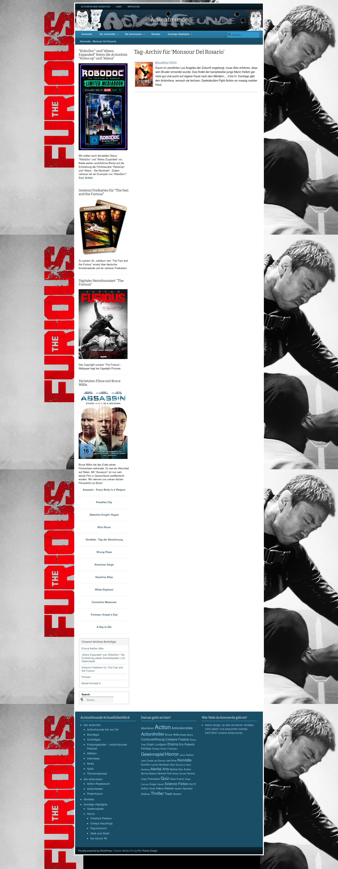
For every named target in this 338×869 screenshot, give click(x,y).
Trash (168, 793)
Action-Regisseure (98, 784)
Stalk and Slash (100, 833)
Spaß (90, 768)
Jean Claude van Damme (153, 760)
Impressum (133, 6)
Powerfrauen (95, 793)
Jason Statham (187, 754)
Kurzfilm (145, 764)
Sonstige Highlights (179, 34)
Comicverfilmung (153, 739)
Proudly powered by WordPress (95, 850)
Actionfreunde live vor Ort (103, 729)
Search (86, 694)
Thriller (157, 793)
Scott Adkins (156, 788)
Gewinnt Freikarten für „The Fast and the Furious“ (102, 668)
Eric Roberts (186, 744)
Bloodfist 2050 (166, 63)
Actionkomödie (182, 727)
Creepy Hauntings (101, 823)
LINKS (119, 6)
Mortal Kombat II (91, 683)
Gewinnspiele (95, 809)
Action (163, 727)
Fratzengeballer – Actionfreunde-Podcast (107, 746)
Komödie (184, 759)
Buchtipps (93, 734)
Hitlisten (92, 753)
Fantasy (146, 748)
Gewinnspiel (152, 754)
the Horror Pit (98, 838)
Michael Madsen (149, 773)
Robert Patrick (177, 778)
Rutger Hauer (156, 784)
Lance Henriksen (160, 764)
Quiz (165, 778)
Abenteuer (147, 728)
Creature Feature (101, 818)
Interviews (93, 758)
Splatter (178, 788)
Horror (91, 814)
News (90, 763)
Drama (172, 744)
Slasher (169, 788)
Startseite (86, 34)
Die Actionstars (133, 34)
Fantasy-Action (159, 748)
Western (177, 793)
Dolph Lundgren (157, 744)
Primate (86, 677)
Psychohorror (98, 828)
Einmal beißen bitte (92, 648)
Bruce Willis (172, 734)
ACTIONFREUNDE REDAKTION (95, 6)
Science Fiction (177, 783)
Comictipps (94, 739)
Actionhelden (95, 789)
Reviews (155, 34)
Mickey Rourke (179, 773)
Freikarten (172, 748)
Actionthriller (152, 734)
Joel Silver (171, 760)
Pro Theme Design (147, 850)
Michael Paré (165, 773)
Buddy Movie (186, 734)
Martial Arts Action (180, 769)
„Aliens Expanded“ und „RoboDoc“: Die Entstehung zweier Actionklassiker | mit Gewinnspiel (103, 658)
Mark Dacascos (177, 764)
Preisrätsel (154, 779)
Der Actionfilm (107, 34)
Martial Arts (160, 768)
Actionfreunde (169, 19)
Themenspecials (97, 773)
